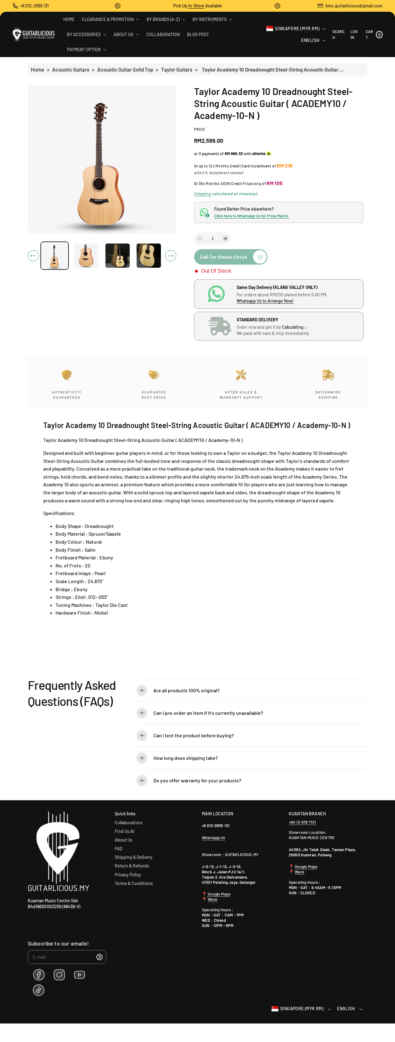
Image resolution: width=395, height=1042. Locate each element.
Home (37, 69)
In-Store (196, 5)
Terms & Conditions (134, 883)
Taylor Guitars (176, 69)
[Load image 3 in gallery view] (117, 256)
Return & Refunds (132, 865)
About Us (123, 839)
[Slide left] (33, 255)
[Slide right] (170, 255)
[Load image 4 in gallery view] (149, 256)
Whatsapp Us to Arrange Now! (265, 300)
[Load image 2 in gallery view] (86, 256)
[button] (117, 5)
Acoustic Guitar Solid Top (125, 69)
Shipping (202, 193)
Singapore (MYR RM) (297, 28)
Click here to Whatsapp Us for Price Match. (251, 215)
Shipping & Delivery (133, 857)
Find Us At (125, 831)
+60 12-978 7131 (302, 822)
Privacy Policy (128, 874)
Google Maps (218, 894)
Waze (212, 899)
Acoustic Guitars (70, 69)
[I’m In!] (99, 957)
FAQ (118, 848)
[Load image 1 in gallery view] (54, 255)
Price (199, 129)
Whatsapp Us (213, 837)
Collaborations (129, 822)
